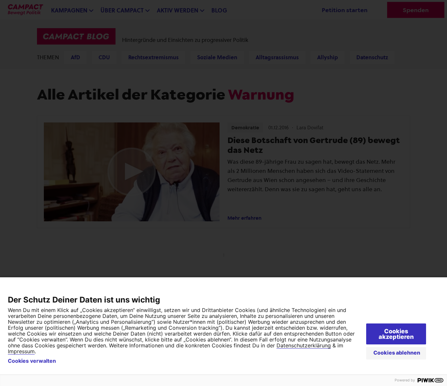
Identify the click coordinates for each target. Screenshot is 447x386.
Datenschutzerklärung (304, 345)
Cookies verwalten (32, 360)
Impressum (21, 351)
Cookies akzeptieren (396, 334)
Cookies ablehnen (396, 352)
